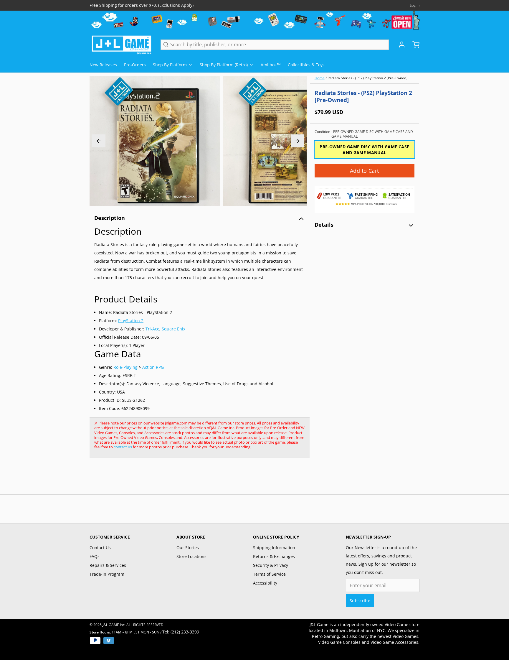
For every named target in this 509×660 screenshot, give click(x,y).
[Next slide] (297, 141)
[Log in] (399, 44)
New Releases (103, 65)
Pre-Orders (135, 65)
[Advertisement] (197, 479)
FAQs (95, 556)
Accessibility (265, 583)
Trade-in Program (107, 574)
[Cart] (413, 44)
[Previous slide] (98, 141)
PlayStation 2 (130, 320)
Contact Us (100, 547)
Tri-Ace (152, 329)
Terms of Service (269, 574)
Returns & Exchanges (274, 556)
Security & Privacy (270, 565)
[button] (364, 170)
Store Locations (191, 556)
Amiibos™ (271, 65)
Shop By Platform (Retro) (224, 65)
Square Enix (173, 329)
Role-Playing (125, 367)
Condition (364, 134)
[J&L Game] (121, 44)
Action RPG (153, 367)
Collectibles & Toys (306, 65)
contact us (123, 447)
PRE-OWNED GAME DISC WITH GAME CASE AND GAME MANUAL (364, 149)
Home (320, 77)
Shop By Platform (170, 65)
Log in (414, 5)
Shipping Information (274, 547)
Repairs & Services (108, 565)
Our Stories (187, 547)
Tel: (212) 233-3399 (180, 632)
